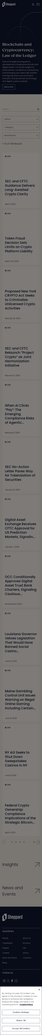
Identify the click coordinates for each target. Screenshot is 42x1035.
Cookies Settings (21, 1012)
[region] (21, 1010)
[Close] (39, 989)
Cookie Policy (26, 1004)
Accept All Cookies (21, 1029)
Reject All (21, 1020)
